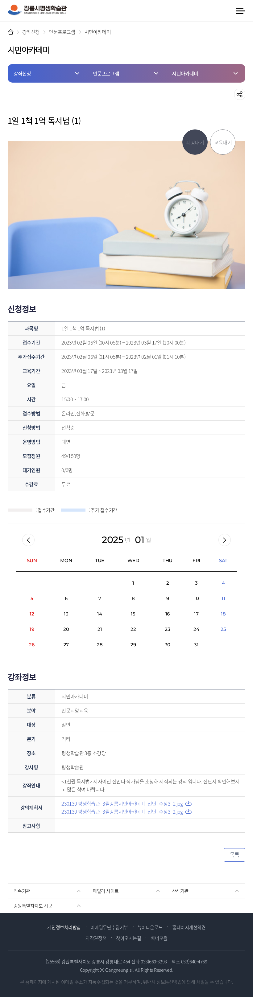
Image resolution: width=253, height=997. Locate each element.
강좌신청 (31, 31)
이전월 (28, 540)
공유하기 (239, 94)
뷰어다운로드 (150, 927)
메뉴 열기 (240, 11)
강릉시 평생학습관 (37, 10)
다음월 (224, 540)
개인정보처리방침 (64, 927)
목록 (234, 854)
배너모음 (159, 938)
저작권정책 (95, 938)
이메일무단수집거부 (109, 927)
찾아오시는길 (128, 938)
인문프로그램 (62, 31)
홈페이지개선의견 (188, 927)
